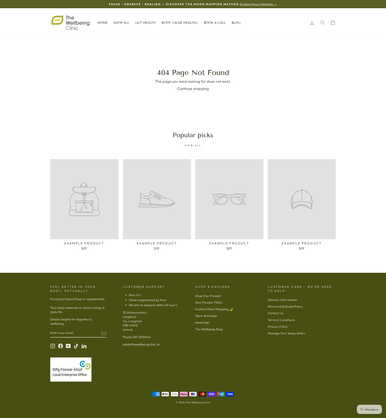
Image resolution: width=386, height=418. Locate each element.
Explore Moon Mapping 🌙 (214, 309)
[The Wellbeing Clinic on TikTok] (76, 346)
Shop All (121, 23)
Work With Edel (206, 316)
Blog (236, 23)
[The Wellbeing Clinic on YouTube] (68, 346)
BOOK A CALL (215, 23)
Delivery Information (282, 300)
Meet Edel (202, 322)
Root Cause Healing (180, 23)
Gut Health (145, 23)
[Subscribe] (103, 333)
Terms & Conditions (281, 320)
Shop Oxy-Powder (208, 296)
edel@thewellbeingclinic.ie (141, 344)
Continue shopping (193, 88)
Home (103, 23)
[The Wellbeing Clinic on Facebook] (60, 346)
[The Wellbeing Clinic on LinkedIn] (84, 346)
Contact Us (276, 313)
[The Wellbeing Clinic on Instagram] (52, 346)
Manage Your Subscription (286, 333)
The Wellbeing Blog (209, 329)
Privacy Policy (278, 326)
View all (193, 145)
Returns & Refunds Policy (285, 306)
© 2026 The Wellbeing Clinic (193, 402)
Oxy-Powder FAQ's (208, 302)
